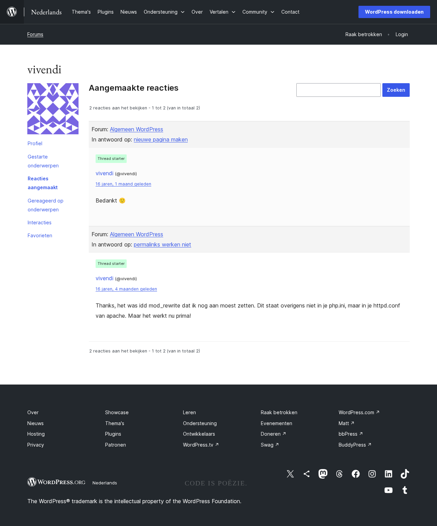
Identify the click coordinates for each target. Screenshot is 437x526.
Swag (270, 445)
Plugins (113, 434)
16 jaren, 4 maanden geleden (126, 288)
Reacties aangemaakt (43, 183)
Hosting (36, 434)
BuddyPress (355, 445)
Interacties (40, 222)
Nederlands (105, 482)
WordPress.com (359, 412)
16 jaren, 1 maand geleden (123, 183)
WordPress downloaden (394, 12)
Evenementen (276, 423)
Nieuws (35, 423)
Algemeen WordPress (136, 129)
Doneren (273, 434)
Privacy (35, 445)
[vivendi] (53, 110)
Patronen (115, 445)
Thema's (114, 423)
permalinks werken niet (162, 244)
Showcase (117, 412)
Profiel (35, 143)
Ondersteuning (200, 423)
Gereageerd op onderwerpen (46, 205)
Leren (189, 412)
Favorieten (40, 235)
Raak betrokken (279, 412)
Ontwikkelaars (199, 434)
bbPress (351, 434)
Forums (35, 34)
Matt (347, 423)
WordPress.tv (201, 445)
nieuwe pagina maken (161, 139)
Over (33, 412)
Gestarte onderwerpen (43, 161)
